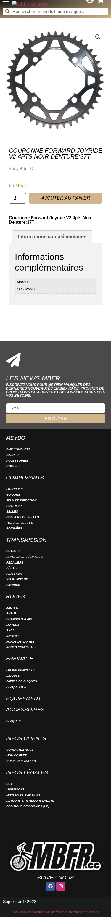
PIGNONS (13, 585)
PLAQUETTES (16, 687)
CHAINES (13, 551)
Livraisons (15, 789)
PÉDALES (13, 568)
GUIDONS (13, 494)
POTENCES (14, 506)
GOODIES (13, 466)
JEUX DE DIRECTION (21, 500)
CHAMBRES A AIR (19, 619)
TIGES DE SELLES (19, 522)
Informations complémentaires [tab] (52, 236)
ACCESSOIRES (17, 460)
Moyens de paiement (23, 795)
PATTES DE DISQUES (21, 681)
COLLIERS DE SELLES (22, 517)
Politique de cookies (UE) (27, 806)
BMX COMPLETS (18, 449)
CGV (9, 783)
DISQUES (13, 675)
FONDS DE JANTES (20, 641)
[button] (98, 37)
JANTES (12, 607)
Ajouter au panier (65, 198)
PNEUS (11, 613)
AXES (10, 630)
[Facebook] (50, 886)
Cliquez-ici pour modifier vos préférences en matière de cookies (55, 911)
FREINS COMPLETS (20, 670)
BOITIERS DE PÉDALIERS (25, 556)
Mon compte (16, 755)
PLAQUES (13, 721)
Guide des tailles (21, 761)
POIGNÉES (14, 528)
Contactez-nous (19, 749)
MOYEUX (12, 624)
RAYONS (12, 636)
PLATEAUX (14, 573)
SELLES (12, 511)
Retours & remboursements (30, 800)
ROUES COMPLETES (21, 647)
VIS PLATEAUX (17, 579)
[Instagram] (60, 886)
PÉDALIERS (14, 562)
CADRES (12, 455)
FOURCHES (14, 489)
